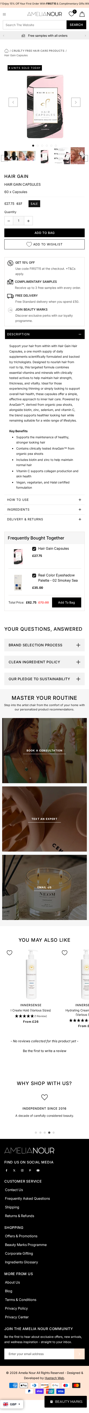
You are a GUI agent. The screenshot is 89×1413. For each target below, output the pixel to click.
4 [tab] (49, 1133)
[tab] (44, 412)
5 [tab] (53, 1133)
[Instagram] (22, 1170)
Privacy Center (17, 1317)
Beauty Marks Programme (26, 1245)
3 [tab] (45, 1133)
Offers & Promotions (21, 1236)
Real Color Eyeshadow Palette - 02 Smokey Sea (58, 577)
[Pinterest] (30, 1170)
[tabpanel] (44, 1104)
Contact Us (14, 1190)
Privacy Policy (16, 1308)
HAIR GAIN (16, 176)
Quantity (10, 212)
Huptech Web (54, 1378)
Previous (3, 35)
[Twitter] (14, 1170)
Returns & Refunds (19, 1216)
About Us (12, 1282)
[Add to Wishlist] (9, 953)
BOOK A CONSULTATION (45, 750)
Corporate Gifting (19, 1253)
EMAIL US (44, 887)
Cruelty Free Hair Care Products (38, 50)
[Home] (6, 50)
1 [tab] (36, 1133)
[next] (75, 102)
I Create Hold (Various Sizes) (31, 1010)
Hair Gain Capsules (53, 548)
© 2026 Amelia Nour (21, 1373)
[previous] (13, 102)
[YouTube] (38, 1170)
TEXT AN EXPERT (44, 819)
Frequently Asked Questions (27, 1198)
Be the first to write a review (44, 1051)
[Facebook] (6, 1170)
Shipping (12, 1207)
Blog (8, 1291)
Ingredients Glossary (21, 1262)
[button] (31, 1016)
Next (85, 35)
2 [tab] (40, 1133)
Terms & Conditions (20, 1299)
